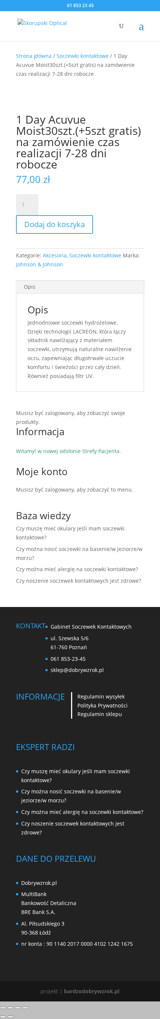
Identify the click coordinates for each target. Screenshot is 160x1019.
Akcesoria (55, 255)
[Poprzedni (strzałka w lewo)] (3, 1017)
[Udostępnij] (18, 1008)
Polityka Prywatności (102, 705)
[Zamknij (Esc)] (25, 1008)
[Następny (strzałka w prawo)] (10, 1017)
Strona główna (34, 55)
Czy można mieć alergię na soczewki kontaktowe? (77, 569)
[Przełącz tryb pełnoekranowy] (10, 1008)
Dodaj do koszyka (54, 224)
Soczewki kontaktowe (83, 55)
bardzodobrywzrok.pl (91, 991)
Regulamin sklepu (99, 714)
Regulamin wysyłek (101, 696)
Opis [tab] (29, 286)
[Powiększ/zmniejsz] (3, 1008)
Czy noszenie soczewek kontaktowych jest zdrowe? (78, 580)
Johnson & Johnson (39, 264)
